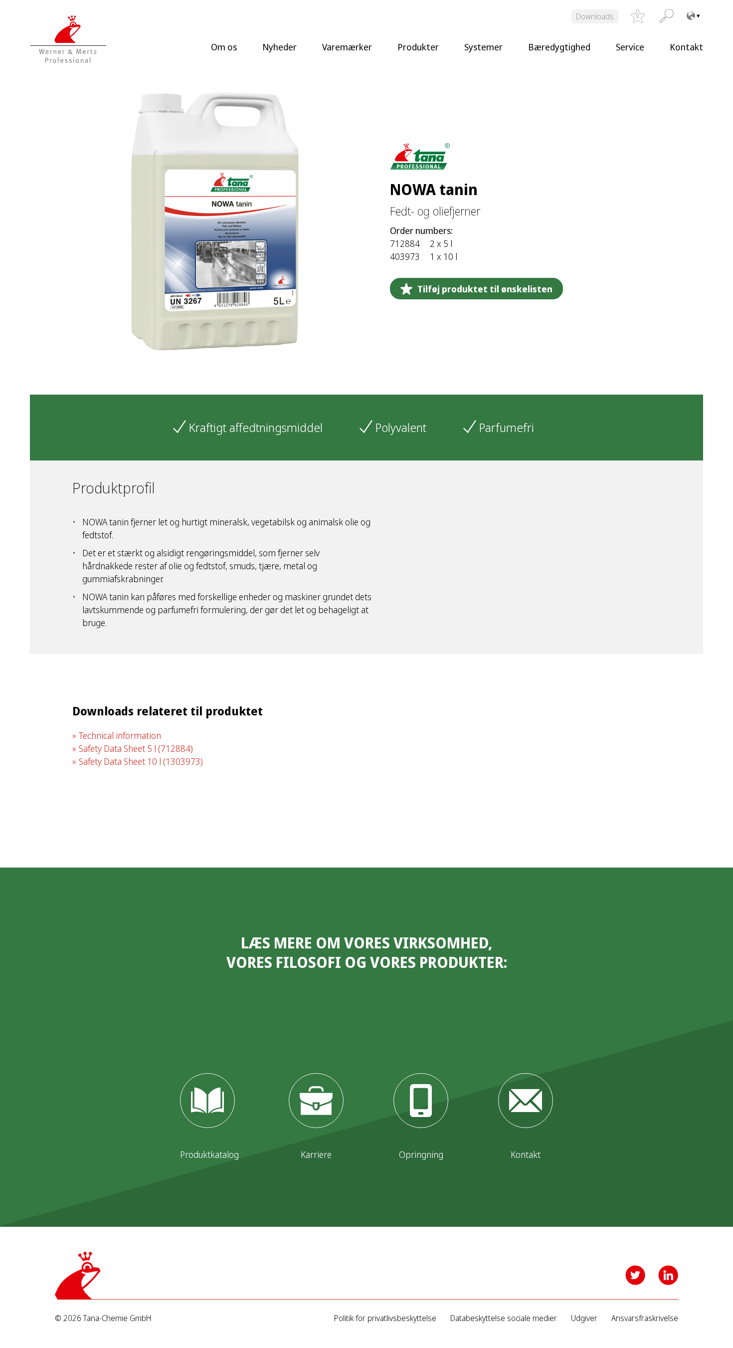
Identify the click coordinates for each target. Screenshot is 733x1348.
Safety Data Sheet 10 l (141, 761)
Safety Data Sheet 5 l (136, 748)
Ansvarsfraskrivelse (644, 1318)
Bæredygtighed (559, 47)
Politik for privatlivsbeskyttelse (385, 1318)
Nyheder (279, 47)
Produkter (418, 47)
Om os (224, 47)
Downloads (595, 16)
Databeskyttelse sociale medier (503, 1318)
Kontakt (686, 47)
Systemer (483, 47)
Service (630, 47)
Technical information (120, 735)
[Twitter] (635, 1275)
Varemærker (347, 47)
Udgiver (584, 1318)
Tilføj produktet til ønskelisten (484, 289)
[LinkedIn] (668, 1275)
